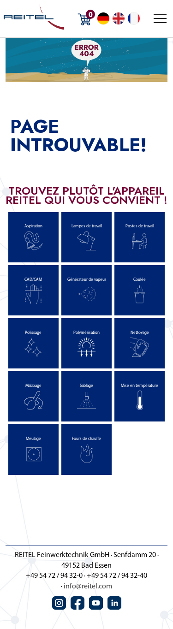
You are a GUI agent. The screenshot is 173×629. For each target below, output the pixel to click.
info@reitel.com (88, 586)
